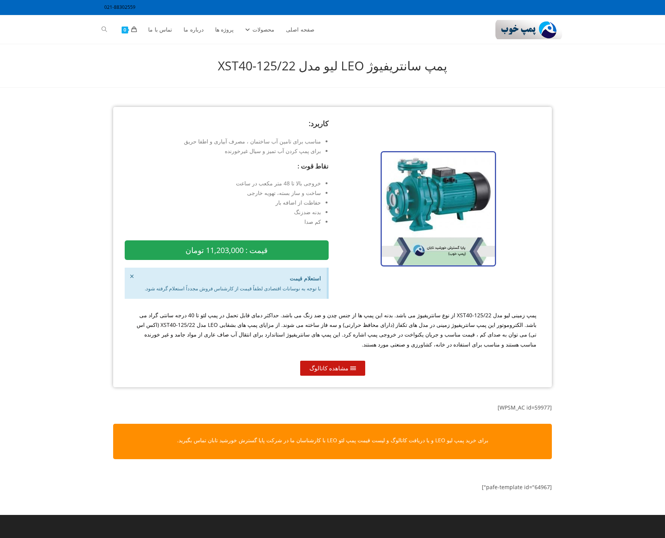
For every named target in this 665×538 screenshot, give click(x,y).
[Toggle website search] (104, 29)
